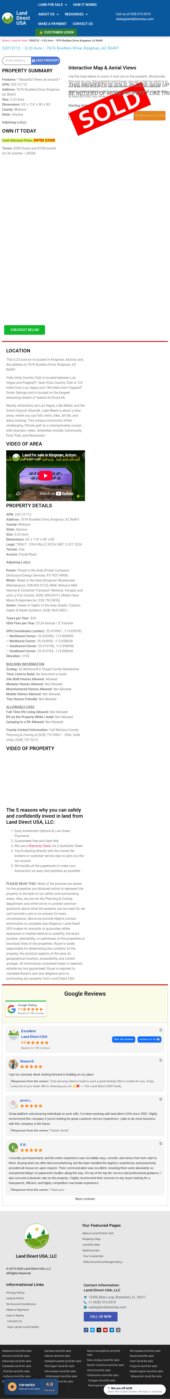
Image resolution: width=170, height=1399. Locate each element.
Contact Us (83, 24)
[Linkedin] (111, 1330)
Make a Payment (52, 24)
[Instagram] (99, 1330)
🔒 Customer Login (56, 32)
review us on (147, 1039)
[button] (135, 1389)
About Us (46, 14)
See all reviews (124, 1039)
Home (5, 40)
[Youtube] (105, 1330)
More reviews (85, 1199)
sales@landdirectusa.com (135, 19)
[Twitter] (92, 1330)
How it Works (85, 5)
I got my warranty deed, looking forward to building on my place (51, 1074)
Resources (74, 14)
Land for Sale (50, 5)
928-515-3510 (140, 14)
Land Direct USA (23, 18)
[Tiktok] (118, 1330)
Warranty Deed (39, 846)
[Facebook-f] (86, 1330)
